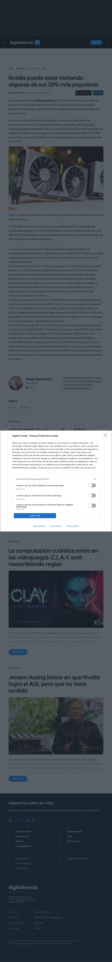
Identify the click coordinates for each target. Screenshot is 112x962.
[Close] (106, 436)
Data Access (56, 526)
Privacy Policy (72, 526)
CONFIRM (35, 516)
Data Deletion (39, 526)
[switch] (92, 485)
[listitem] (56, 478)
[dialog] (56, 481)
